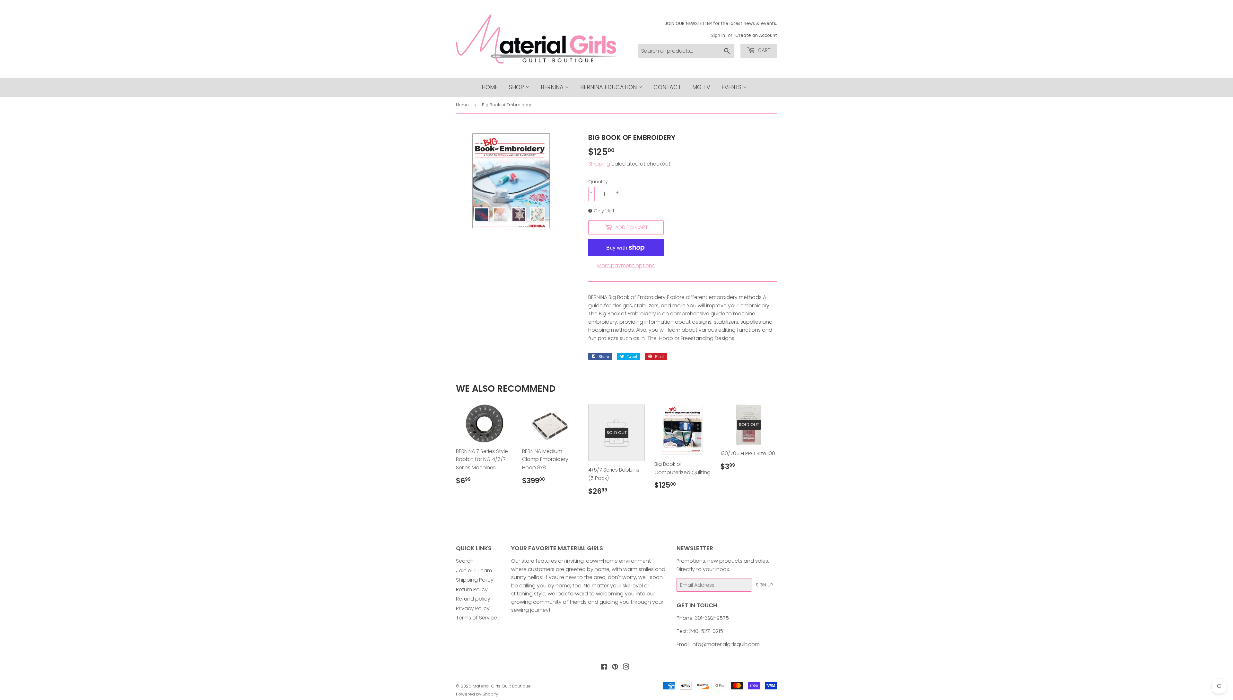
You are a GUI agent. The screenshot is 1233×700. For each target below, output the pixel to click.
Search (465, 561)
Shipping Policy (475, 580)
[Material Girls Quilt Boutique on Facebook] (603, 667)
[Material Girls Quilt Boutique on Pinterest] (615, 667)
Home (490, 87)
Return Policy (472, 589)
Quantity (598, 181)
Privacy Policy (473, 608)
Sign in (718, 35)
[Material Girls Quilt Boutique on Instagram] (626, 667)
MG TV (701, 87)
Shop (517, 87)
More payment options (626, 265)
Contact (667, 87)
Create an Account (756, 35)
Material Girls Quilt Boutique (502, 686)
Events (732, 87)
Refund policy (473, 598)
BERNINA (553, 87)
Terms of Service (476, 617)
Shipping (599, 163)
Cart (763, 50)
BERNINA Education (609, 87)
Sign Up (764, 585)
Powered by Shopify (477, 694)
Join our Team (474, 570)
